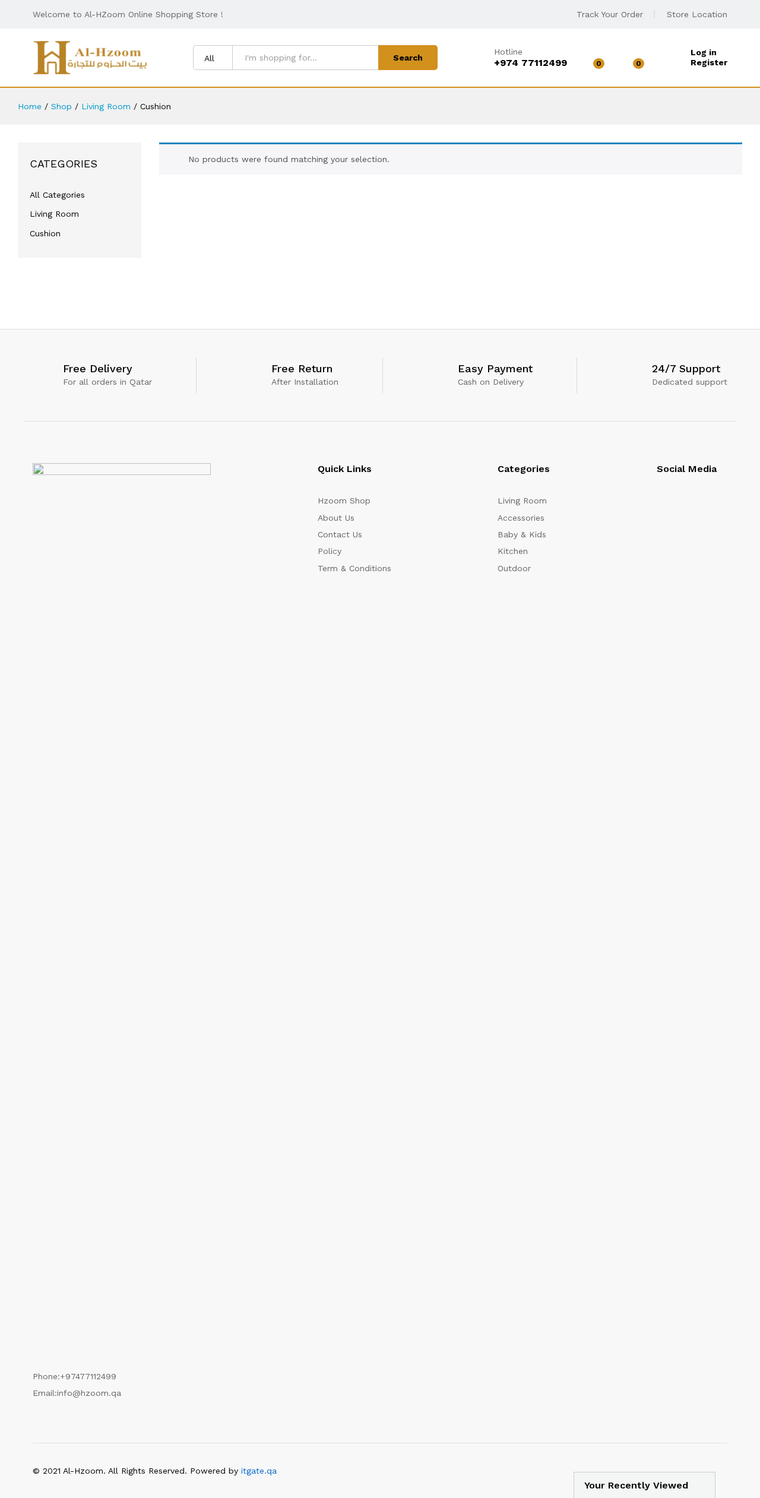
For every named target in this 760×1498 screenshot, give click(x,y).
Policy (329, 551)
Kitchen (513, 551)
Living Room (54, 213)
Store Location (697, 14)
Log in (704, 52)
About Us (336, 517)
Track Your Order (610, 14)
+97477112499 (88, 1376)
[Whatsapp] (724, 504)
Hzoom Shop (344, 500)
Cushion (45, 233)
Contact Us (340, 534)
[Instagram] (660, 504)
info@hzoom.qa (89, 1393)
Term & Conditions (354, 568)
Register (709, 62)
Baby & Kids (522, 534)
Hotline (508, 51)
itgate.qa (259, 1470)
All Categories (57, 194)
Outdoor (514, 568)
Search (408, 57)
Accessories (521, 517)
